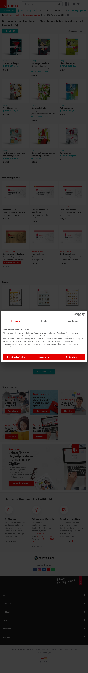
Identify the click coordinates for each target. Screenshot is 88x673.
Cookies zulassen (72, 357)
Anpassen (42, 357)
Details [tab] (44, 321)
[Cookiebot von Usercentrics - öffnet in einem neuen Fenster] (75, 314)
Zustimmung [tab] (15, 321)
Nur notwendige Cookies (16, 357)
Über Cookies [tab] (73, 321)
